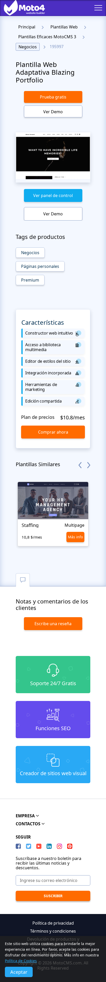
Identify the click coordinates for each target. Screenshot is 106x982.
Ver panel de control (53, 195)
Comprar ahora (53, 432)
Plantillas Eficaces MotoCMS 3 (47, 37)
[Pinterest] (69, 846)
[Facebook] (18, 846)
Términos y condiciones (53, 931)
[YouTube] (38, 846)
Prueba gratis (53, 97)
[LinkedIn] (49, 846)
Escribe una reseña (53, 623)
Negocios (28, 47)
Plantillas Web (64, 27)
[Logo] (20, 8)
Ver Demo (53, 112)
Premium (30, 280)
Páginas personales (40, 266)
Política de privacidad (53, 923)
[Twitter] (28, 846)
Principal (26, 27)
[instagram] (59, 846)
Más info (75, 536)
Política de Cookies (21, 960)
